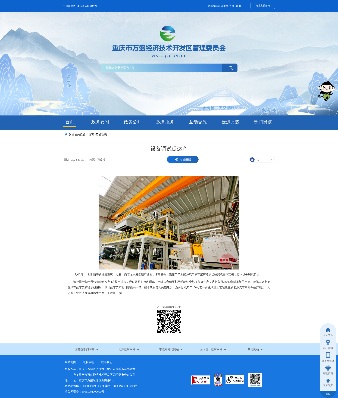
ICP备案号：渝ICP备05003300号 (118, 385)
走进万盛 (230, 122)
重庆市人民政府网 (87, 6)
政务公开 (133, 122)
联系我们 (106, 362)
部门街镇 (263, 122)
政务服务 (165, 122)
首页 (69, 122)
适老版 (225, 6)
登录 (231, 6)
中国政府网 (69, 6)
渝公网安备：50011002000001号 (84, 391)
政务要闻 (100, 122)
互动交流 (198, 122)
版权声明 (89, 362)
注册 (238, 6)
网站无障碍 (214, 6)
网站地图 (71, 362)
